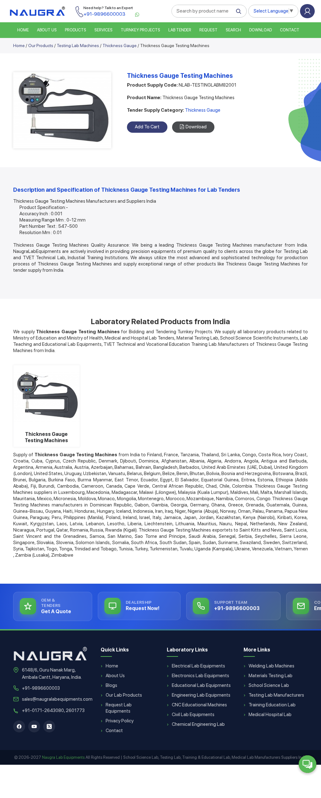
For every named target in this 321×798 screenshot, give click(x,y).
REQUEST (208, 30)
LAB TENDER (179, 30)
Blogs (111, 685)
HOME (23, 30)
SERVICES (103, 30)
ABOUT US (47, 30)
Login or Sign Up (307, 11)
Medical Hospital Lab (270, 714)
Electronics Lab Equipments (200, 675)
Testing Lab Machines (78, 45)
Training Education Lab (272, 705)
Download (260, 30)
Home (19, 45)
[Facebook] (19, 726)
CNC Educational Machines (199, 705)
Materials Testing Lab (270, 675)
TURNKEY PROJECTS (140, 30)
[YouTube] (34, 726)
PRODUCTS (75, 30)
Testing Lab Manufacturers (276, 695)
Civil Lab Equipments (193, 714)
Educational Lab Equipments (201, 685)
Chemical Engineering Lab (198, 724)
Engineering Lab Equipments (201, 695)
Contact (289, 30)
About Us (115, 675)
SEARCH (233, 30)
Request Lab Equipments (119, 708)
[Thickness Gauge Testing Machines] (46, 396)
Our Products (40, 45)
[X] (49, 726)
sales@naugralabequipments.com (57, 699)
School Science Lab (269, 685)
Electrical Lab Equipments (198, 666)
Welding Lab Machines (271, 666)
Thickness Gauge (120, 45)
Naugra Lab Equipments (63, 757)
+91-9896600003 (41, 688)
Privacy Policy (120, 721)
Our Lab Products (124, 695)
